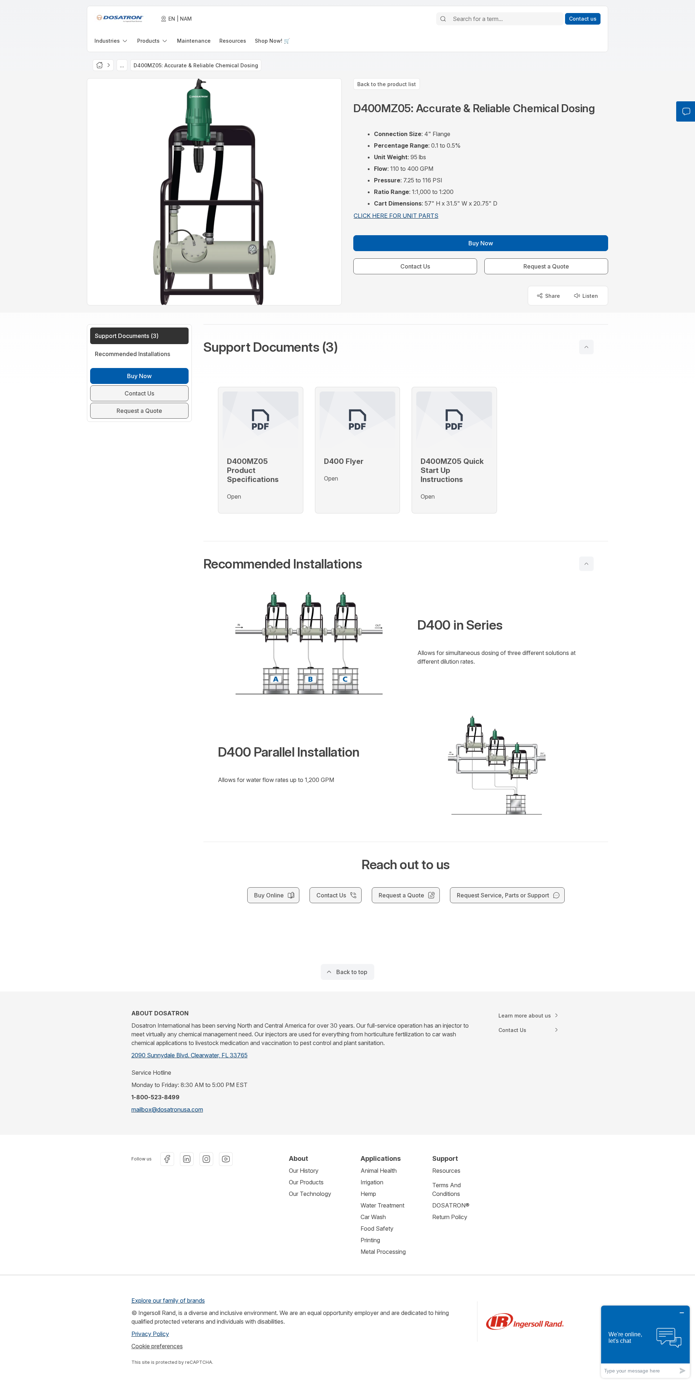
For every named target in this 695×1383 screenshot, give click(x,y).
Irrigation (372, 1182)
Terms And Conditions (446, 1189)
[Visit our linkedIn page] (187, 1159)
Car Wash (373, 1217)
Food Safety (377, 1228)
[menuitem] (111, 41)
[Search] (443, 18)
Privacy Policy (150, 1333)
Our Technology (310, 1193)
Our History (304, 1170)
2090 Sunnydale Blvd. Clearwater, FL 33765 (189, 1055)
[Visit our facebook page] (167, 1159)
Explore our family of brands (168, 1300)
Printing (370, 1240)
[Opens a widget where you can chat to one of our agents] (645, 1341)
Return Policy (449, 1217)
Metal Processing (383, 1251)
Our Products (306, 1182)
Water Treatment (382, 1205)
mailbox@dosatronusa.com (167, 1109)
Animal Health (379, 1170)
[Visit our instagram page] (206, 1159)
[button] (405, 347)
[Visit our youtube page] (226, 1159)
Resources (446, 1170)
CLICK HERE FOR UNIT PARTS (396, 215)
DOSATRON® (450, 1205)
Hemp (368, 1193)
